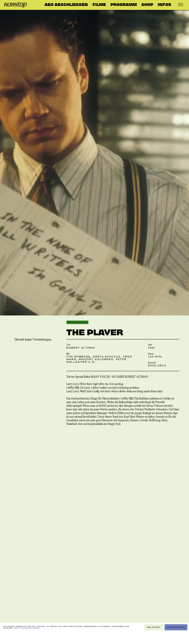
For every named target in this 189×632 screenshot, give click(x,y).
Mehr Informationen (26, 628)
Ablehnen (153, 627)
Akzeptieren (176, 627)
